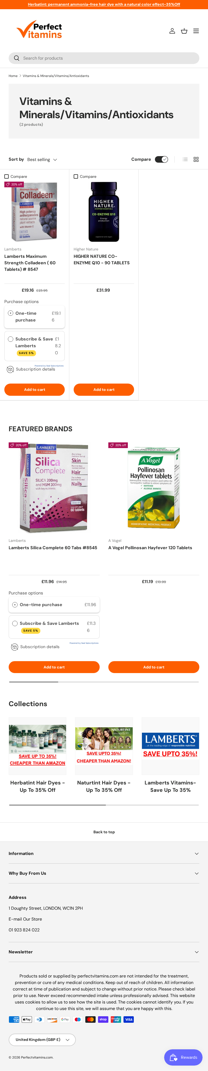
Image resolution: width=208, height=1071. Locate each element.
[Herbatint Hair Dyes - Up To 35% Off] (37, 746)
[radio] (10, 313)
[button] (184, 31)
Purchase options (21, 301)
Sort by (16, 159)
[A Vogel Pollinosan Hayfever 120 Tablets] (153, 487)
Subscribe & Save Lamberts (34, 345)
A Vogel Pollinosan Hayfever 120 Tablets (150, 548)
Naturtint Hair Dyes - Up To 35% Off (104, 786)
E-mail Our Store (25, 919)
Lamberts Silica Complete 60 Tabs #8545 (53, 548)
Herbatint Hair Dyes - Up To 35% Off (37, 786)
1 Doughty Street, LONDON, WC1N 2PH (46, 908)
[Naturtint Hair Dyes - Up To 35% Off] (103, 746)
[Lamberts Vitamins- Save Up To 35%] (170, 746)
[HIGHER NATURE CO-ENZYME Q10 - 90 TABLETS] (104, 212)
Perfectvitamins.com (37, 1057)
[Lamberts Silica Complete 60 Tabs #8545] (54, 487)
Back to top (104, 831)
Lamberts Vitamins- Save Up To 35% (170, 786)
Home (13, 76)
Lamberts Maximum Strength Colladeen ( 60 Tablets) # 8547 (30, 262)
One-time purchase (26, 316)
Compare (141, 159)
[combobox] (104, 58)
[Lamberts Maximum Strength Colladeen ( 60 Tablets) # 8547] (34, 212)
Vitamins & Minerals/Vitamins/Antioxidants (56, 76)
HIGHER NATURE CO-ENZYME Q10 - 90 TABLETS (102, 259)
